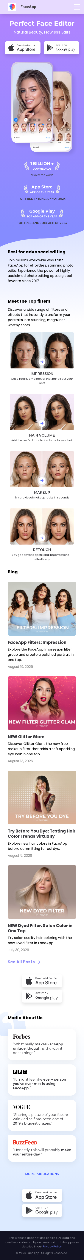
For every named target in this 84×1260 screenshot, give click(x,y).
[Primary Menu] (77, 7)
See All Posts (21, 962)
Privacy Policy (52, 1246)
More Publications (42, 1174)
